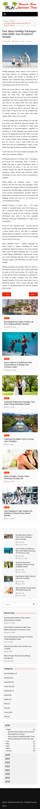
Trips (5, 716)
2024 (7, 758)
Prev (7, 294)
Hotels (6, 699)
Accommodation (9, 673)
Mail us (4, 806)
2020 (7, 774)
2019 (7, 777)
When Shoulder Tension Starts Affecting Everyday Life (17, 657)
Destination (8, 691)
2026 (7, 725)
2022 (7, 766)
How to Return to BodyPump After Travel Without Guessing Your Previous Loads (18, 364)
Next (32, 294)
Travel (30, 41)
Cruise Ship (8, 686)
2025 (7, 755)
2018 (7, 781)
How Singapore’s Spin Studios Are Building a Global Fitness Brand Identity (18, 513)
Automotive (8, 682)
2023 (7, 762)
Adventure (7, 678)
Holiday (6, 695)
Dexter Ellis (7, 41)
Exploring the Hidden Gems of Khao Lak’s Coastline (18, 648)
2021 (7, 770)
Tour (5, 708)
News (6, 703)
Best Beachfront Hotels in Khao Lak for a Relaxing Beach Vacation (24, 537)
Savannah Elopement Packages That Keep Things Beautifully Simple (25, 565)
